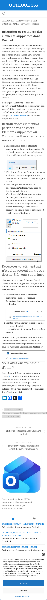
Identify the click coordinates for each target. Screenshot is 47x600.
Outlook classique (19, 115)
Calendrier (8, 21)
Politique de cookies (22, 596)
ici (10, 376)
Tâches (35, 24)
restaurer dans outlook (11, 416)
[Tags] (34, 518)
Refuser (23, 590)
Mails (16, 24)
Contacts (21, 21)
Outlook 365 (23, 5)
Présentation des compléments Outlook (21, 527)
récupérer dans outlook (13, 410)
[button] (43, 554)
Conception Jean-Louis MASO (16, 499)
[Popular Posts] (13, 518)
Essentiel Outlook (31, 533)
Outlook (25, 24)
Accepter (23, 583)
